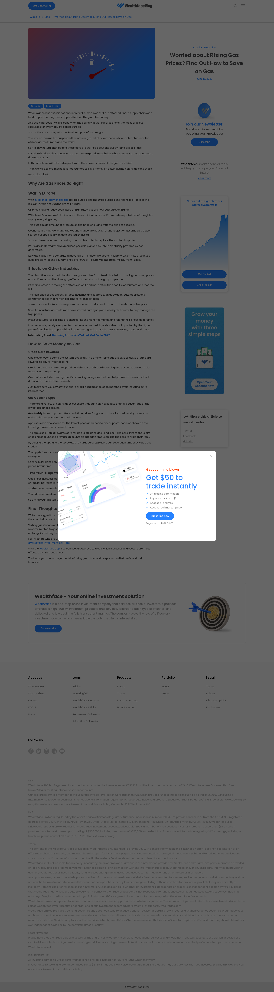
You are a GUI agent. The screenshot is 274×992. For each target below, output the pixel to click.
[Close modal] (211, 456)
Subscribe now (160, 516)
